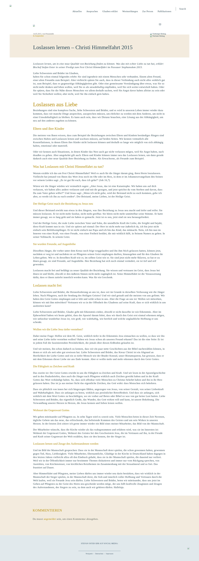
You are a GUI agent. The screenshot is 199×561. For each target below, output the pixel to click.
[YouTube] (94, 547)
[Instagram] (99, 547)
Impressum (109, 554)
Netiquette (89, 554)
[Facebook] (89, 547)
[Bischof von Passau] (24, 6)
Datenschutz (99, 554)
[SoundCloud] (104, 547)
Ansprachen (39, 36)
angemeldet (50, 518)
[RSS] (110, 547)
